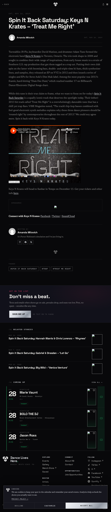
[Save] (94, 390)
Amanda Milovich (25, 37)
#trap (45, 269)
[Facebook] (25, 242)
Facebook (45, 216)
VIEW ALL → (97, 382)
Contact (69, 464)
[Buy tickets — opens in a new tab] (101, 397)
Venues (45, 485)
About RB (69, 461)
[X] (31, 242)
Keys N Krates (33, 56)
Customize (50, 505)
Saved (45, 471)
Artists (45, 481)
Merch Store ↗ (49, 468)
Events (45, 461)
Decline (19, 505)
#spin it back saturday (24, 269)
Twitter (56, 216)
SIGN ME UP (20, 314)
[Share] (103, 4)
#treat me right (62, 269)
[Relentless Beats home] (55, 4)
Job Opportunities (74, 474)
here (16, 193)
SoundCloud (68, 216)
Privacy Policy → (20, 499)
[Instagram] (20, 242)
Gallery (45, 464)
